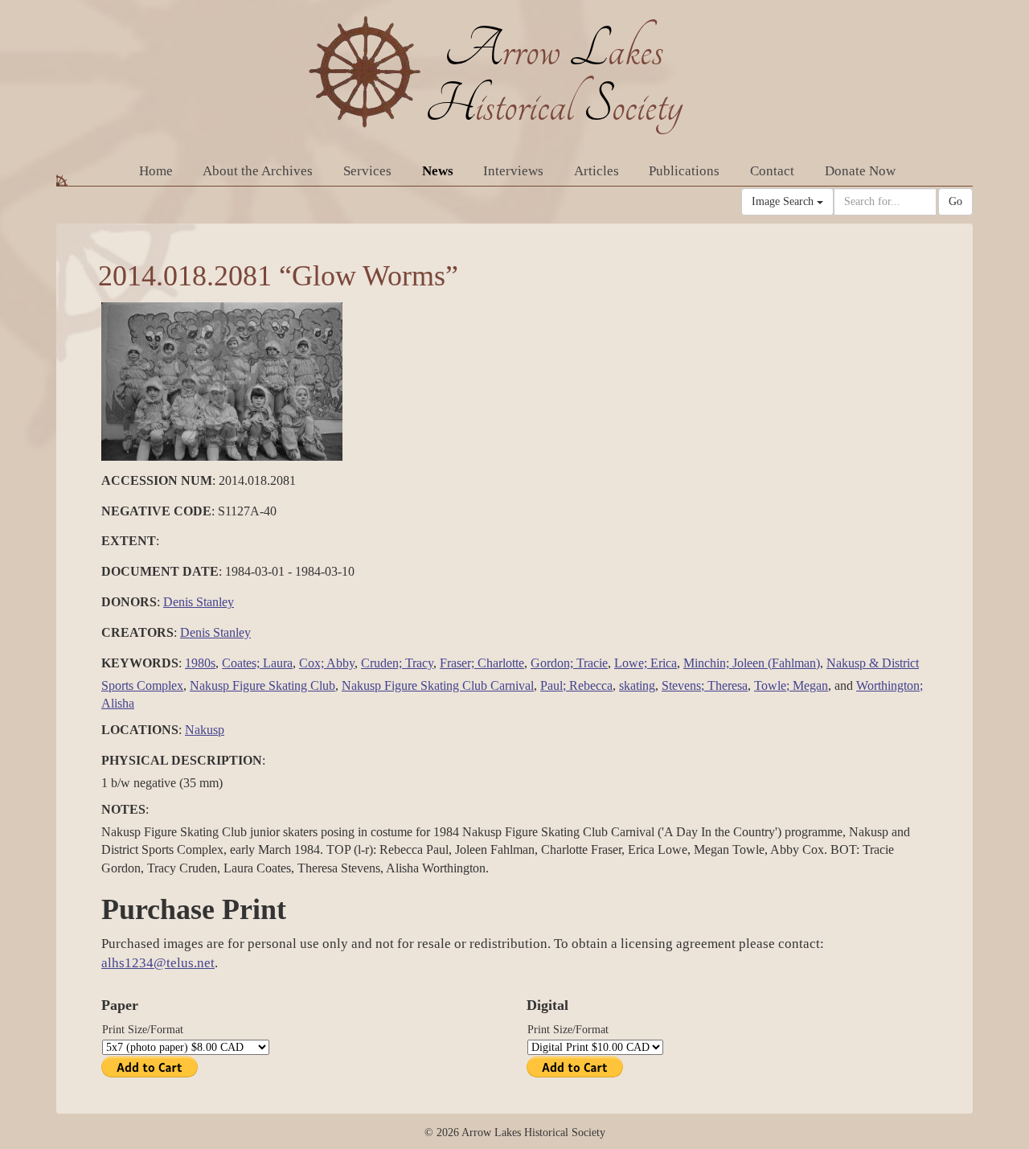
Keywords (139, 663)
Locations (139, 730)
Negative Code (156, 511)
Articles (596, 171)
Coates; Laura (257, 663)
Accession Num (156, 480)
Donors (129, 602)
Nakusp (204, 730)
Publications (684, 171)
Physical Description (181, 760)
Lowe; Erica (645, 663)
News (437, 171)
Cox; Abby (327, 663)
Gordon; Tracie (569, 663)
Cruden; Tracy (397, 663)
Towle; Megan (791, 685)
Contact (772, 171)
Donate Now (860, 171)
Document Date (160, 571)
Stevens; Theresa (705, 685)
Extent (128, 541)
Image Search (784, 201)
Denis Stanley (198, 602)
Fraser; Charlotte (482, 663)
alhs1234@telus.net (158, 962)
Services (367, 171)
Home (156, 171)
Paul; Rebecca (576, 685)
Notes (123, 809)
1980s (200, 663)
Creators (137, 632)
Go (955, 201)
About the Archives (258, 171)
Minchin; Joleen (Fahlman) (751, 663)
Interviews (513, 171)
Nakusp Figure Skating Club (262, 685)
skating (637, 685)
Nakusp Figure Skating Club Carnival (438, 685)
